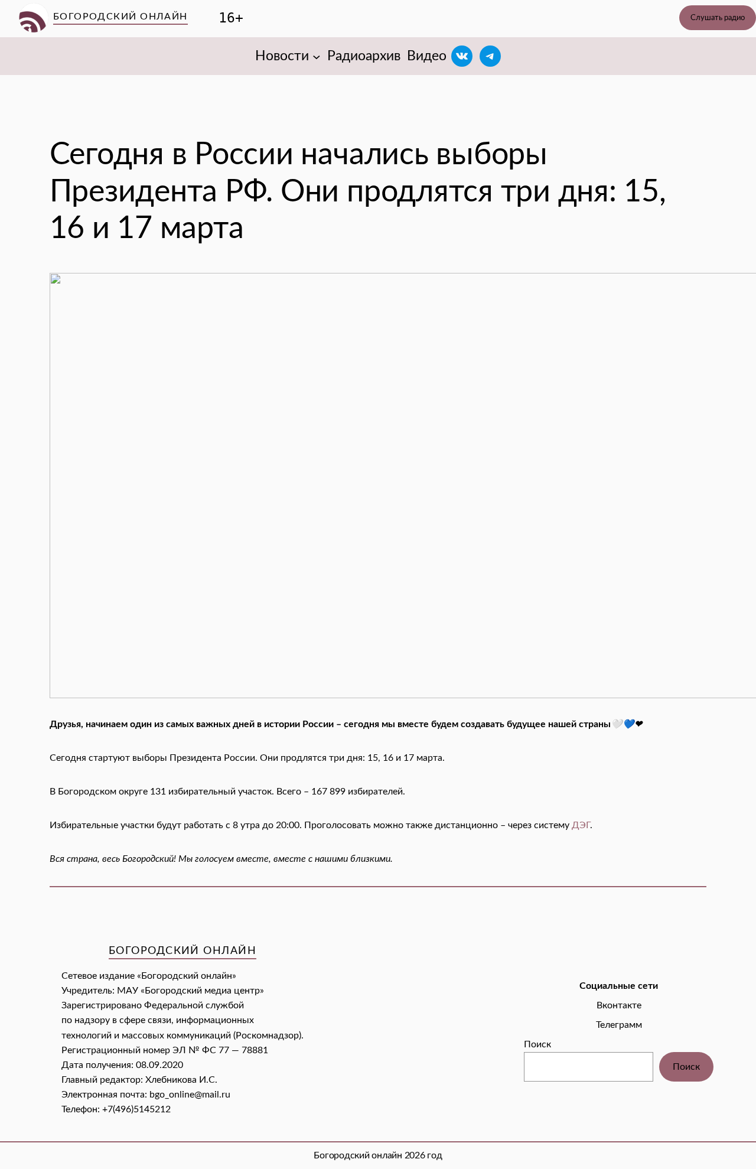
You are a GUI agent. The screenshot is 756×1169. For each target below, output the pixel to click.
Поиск (537, 1044)
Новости (282, 56)
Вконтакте (619, 1005)
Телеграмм (619, 1025)
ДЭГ (581, 825)
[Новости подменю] (316, 56)
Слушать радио (717, 17)
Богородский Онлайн (120, 16)
